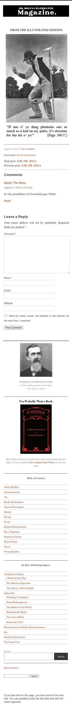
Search (7, 651)
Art (5, 497)
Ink (5, 632)
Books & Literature (26, 155)
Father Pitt (9, 593)
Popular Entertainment (15, 526)
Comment (10, 234)
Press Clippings (12, 531)
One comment (28, 148)
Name (8, 278)
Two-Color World (15, 617)
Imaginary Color (14, 622)
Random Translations (14, 637)
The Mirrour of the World (19, 607)
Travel (7, 546)
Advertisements (12, 492)
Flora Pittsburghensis (17, 602)
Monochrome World (16, 612)
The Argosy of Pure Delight (20, 588)
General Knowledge (14, 507)
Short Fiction (10, 541)
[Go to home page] (36, 14)
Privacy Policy (11, 667)
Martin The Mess (15, 182)
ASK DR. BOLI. (27, 161)
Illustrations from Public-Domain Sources (24, 627)
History (7, 511)
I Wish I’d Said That (16, 578)
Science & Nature (12, 536)
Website (8, 303)
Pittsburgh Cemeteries (17, 597)
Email (8, 290)
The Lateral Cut (12, 642)
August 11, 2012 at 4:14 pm (18, 187)
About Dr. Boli (11, 487)
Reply (7, 200)
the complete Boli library (42, 462)
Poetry (7, 521)
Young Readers (11, 551)
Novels (7, 516)
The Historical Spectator (18, 583)
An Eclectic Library (14, 574)
